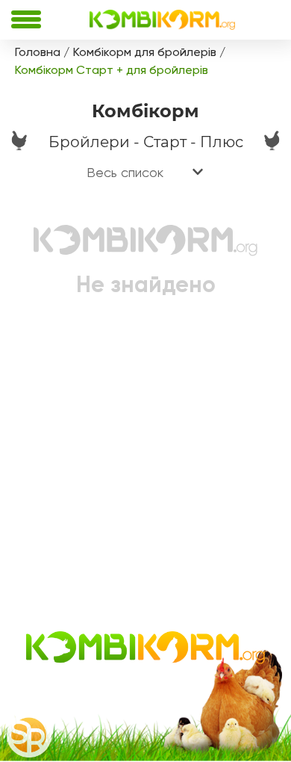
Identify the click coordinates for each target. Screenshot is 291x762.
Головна (37, 52)
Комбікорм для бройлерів (144, 52)
